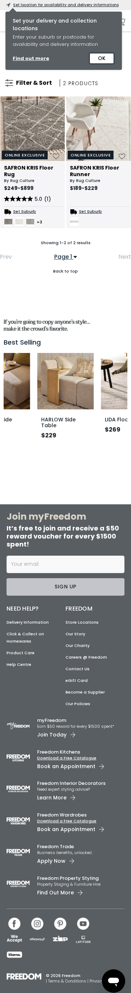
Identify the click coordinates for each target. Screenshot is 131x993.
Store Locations (82, 622)
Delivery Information (28, 622)
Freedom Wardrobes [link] (62, 814)
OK (102, 58)
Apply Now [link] (51, 861)
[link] (65, 324)
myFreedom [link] (51, 720)
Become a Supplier (85, 692)
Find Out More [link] (55, 892)
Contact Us (78, 669)
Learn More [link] (52, 797)
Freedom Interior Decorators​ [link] (71, 783)
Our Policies (78, 704)
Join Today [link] (52, 734)
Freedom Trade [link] (55, 846)
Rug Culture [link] (22, 180)
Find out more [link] (31, 58)
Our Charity (78, 645)
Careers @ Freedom (86, 657)
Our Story (75, 634)
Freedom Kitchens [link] (58, 751)
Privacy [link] (96, 981)
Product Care (21, 653)
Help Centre (19, 664)
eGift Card (77, 680)
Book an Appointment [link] (66, 766)
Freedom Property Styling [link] (68, 878)
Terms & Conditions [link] (67, 981)
